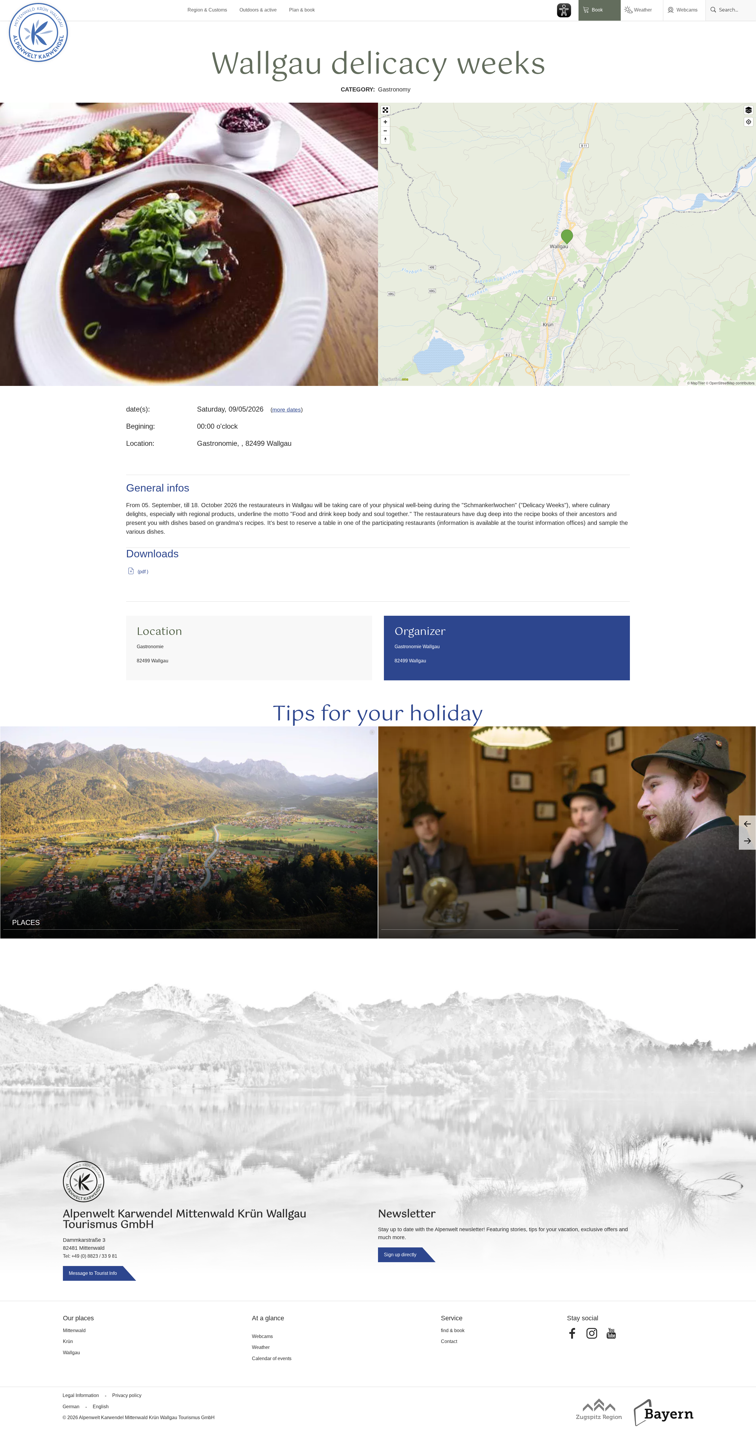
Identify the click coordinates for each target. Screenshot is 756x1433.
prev (747, 824)
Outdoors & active (258, 9)
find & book (453, 1330)
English (101, 1406)
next (747, 841)
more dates (286, 410)
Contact (449, 1341)
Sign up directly (400, 1254)
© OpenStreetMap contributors (730, 382)
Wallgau (71, 1352)
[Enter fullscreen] (385, 110)
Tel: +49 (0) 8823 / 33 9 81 (90, 1256)
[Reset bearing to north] (385, 139)
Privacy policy (126, 1395)
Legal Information (81, 1395)
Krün (68, 1341)
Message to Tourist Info (93, 1273)
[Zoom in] (385, 121)
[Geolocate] (748, 121)
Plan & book (302, 9)
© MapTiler (696, 382)
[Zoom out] (385, 130)
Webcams (687, 9)
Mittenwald (74, 1330)
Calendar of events (271, 1358)
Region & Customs (207, 9)
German (71, 1406)
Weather (643, 9)
